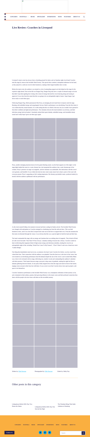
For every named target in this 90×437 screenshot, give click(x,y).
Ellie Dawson (22, 371)
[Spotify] (5, 16)
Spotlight (41, 16)
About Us (76, 16)
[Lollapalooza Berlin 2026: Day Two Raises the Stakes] (22, 394)
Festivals (23, 16)
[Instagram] (5, 14)
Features (67, 16)
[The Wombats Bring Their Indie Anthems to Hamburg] (68, 394)
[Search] (84, 16)
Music (33, 16)
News (60, 16)
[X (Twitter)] (5, 19)
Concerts (13, 16)
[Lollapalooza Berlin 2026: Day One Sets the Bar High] (45, 396)
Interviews (51, 16)
